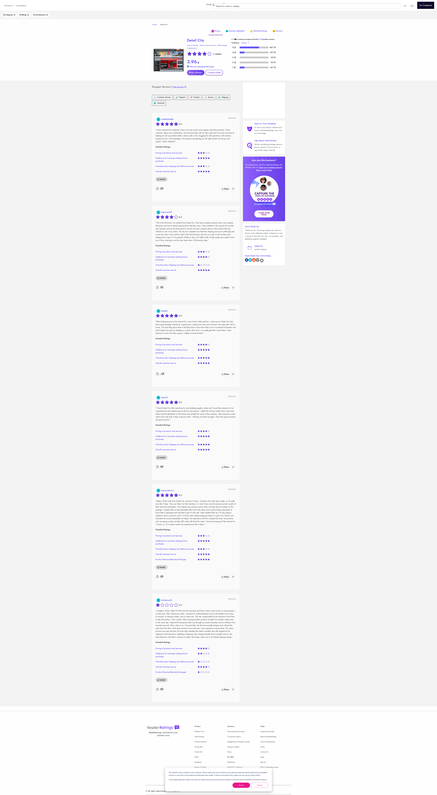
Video (196, 757)
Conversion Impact (234, 737)
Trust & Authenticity (267, 742)
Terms (262, 747)
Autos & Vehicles (192, 45)
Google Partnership (267, 731)
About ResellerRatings (268, 737)
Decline (259, 785)
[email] (257, 260)
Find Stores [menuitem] (7, 6)
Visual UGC (198, 752)
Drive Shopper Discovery (236, 731)
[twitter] (250, 260)
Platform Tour (199, 731)
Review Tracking (200, 767)
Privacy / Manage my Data (269, 767)
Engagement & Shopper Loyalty (238, 742)
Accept (241, 785)
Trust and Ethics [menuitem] (21, 6)
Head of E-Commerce (235, 767)
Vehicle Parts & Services (208, 45)
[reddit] (254, 260)
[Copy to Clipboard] (262, 260)
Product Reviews (200, 742)
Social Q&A (198, 747)
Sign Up (263, 762)
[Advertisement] (264, 100)
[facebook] (246, 260)
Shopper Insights (233, 747)
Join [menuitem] (405, 6)
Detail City (195, 40)
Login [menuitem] (412, 6)
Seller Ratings (199, 737)
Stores (154, 24)
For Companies (425, 5)
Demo (229, 752)
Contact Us (264, 752)
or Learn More (266, 170)
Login (262, 757)
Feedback (197, 762)
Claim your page (264, 214)
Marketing (231, 762)
